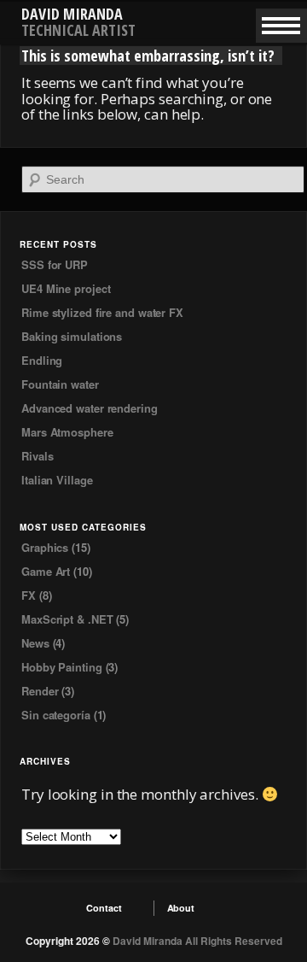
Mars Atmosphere (67, 432)
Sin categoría (55, 715)
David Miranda (72, 13)
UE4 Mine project (65, 288)
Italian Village (57, 480)
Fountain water (60, 384)
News (35, 643)
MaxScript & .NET (67, 619)
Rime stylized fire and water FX (102, 312)
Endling (41, 360)
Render (39, 691)
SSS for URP (54, 264)
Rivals (37, 456)
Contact (103, 907)
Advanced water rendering (89, 408)
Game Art (45, 571)
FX (28, 595)
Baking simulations (71, 336)
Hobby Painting (61, 667)
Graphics (44, 547)
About (181, 907)
